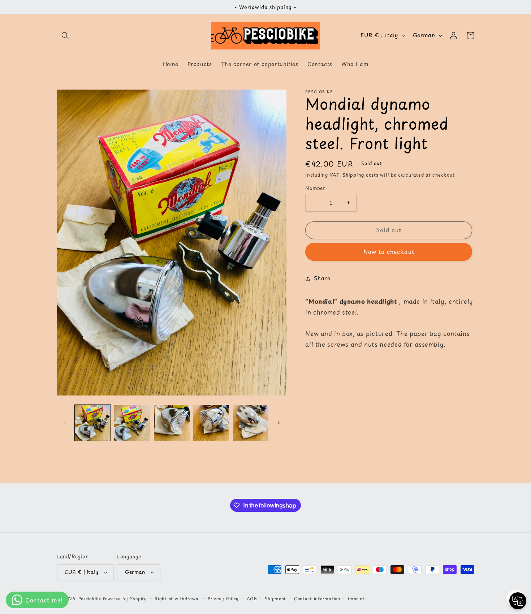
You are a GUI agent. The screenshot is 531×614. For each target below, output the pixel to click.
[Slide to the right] (278, 423)
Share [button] (322, 278)
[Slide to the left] (65, 423)
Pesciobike (89, 598)
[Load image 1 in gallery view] (93, 423)
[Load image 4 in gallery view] (211, 423)
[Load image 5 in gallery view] (251, 423)
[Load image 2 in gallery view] (132, 423)
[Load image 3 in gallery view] (172, 423)
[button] (65, 35)
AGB (252, 598)
